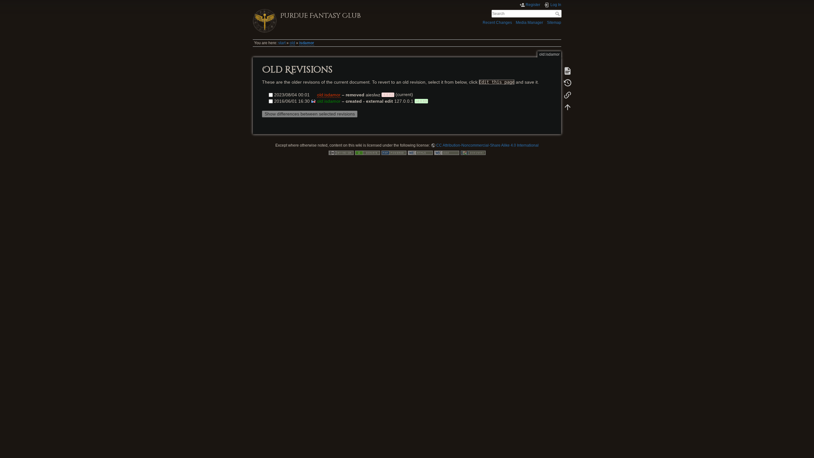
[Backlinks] (567, 95)
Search (558, 13)
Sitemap (554, 22)
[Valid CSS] (446, 152)
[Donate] (367, 152)
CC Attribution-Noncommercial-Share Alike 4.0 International (487, 145)
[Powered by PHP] (394, 152)
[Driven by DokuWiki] (473, 152)
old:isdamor (329, 94)
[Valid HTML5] (420, 152)
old (292, 43)
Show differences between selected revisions (310, 113)
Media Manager (529, 22)
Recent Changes (497, 22)
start (282, 43)
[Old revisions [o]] (567, 83)
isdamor (306, 43)
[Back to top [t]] (567, 107)
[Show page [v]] (567, 71)
